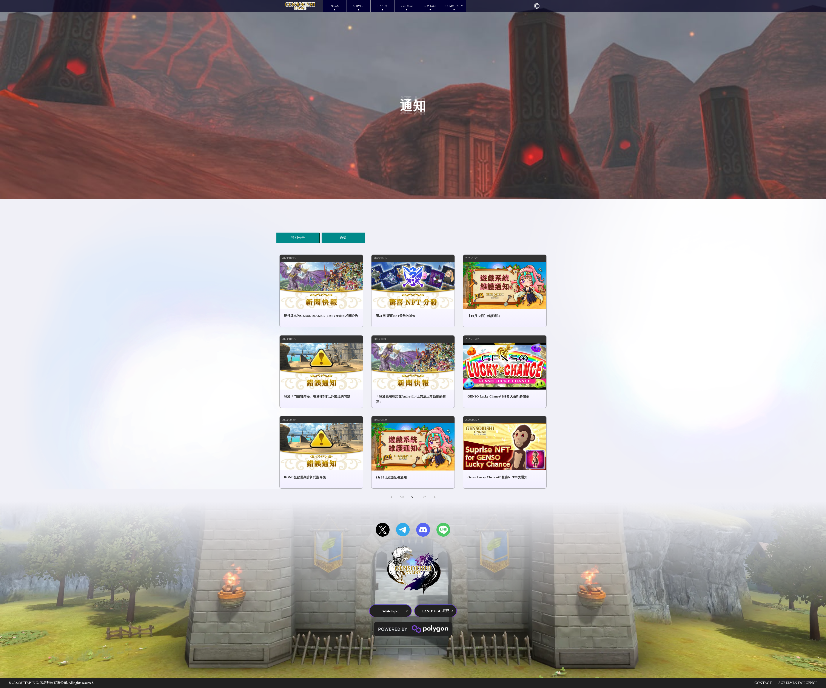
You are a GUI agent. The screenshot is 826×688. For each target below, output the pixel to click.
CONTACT (430, 6)
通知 (343, 237)
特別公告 (298, 237)
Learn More (406, 6)
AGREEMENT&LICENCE (797, 682)
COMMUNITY (454, 6)
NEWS (335, 6)
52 (424, 497)
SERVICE (358, 6)
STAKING (382, 6)
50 (402, 497)
